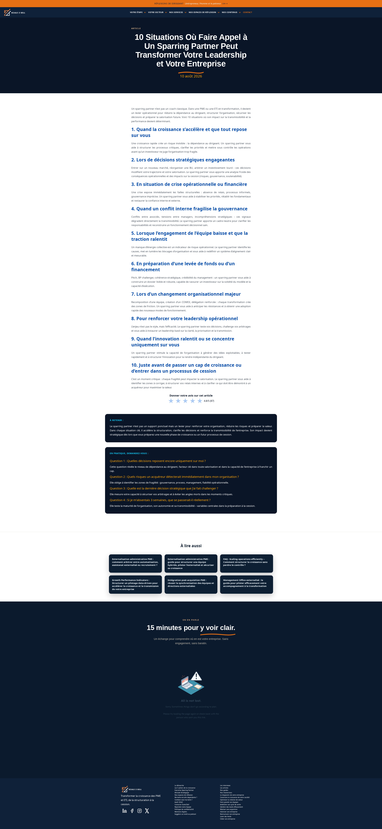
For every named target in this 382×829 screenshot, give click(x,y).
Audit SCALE (179, 802)
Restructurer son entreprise (230, 814)
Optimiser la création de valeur (231, 800)
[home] (14, 12)
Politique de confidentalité (184, 809)
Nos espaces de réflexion (184, 795)
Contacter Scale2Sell (182, 804)
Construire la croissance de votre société (234, 797)
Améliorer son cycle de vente (230, 804)
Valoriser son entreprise (228, 812)
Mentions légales (181, 812)
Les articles (224, 788)
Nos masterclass (226, 793)
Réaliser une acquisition (228, 809)
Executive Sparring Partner (184, 790)
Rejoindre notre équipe (183, 807)
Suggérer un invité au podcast (185, 814)
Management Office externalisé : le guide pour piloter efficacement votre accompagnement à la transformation (245, 583)
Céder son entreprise (227, 819)
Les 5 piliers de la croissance (185, 788)
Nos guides (224, 790)
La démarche (179, 785)
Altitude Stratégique (182, 793)
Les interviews (225, 785)
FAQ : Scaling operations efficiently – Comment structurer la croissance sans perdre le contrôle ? (245, 562)
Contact (247, 12)
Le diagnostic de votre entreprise (232, 795)
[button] (137, 12)
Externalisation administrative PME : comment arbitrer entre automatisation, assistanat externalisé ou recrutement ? (135, 562)
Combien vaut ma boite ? (183, 800)
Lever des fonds (225, 816)
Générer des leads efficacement (231, 807)
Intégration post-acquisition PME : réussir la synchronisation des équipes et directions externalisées (191, 583)
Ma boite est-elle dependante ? (186, 797)
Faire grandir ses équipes (229, 802)
